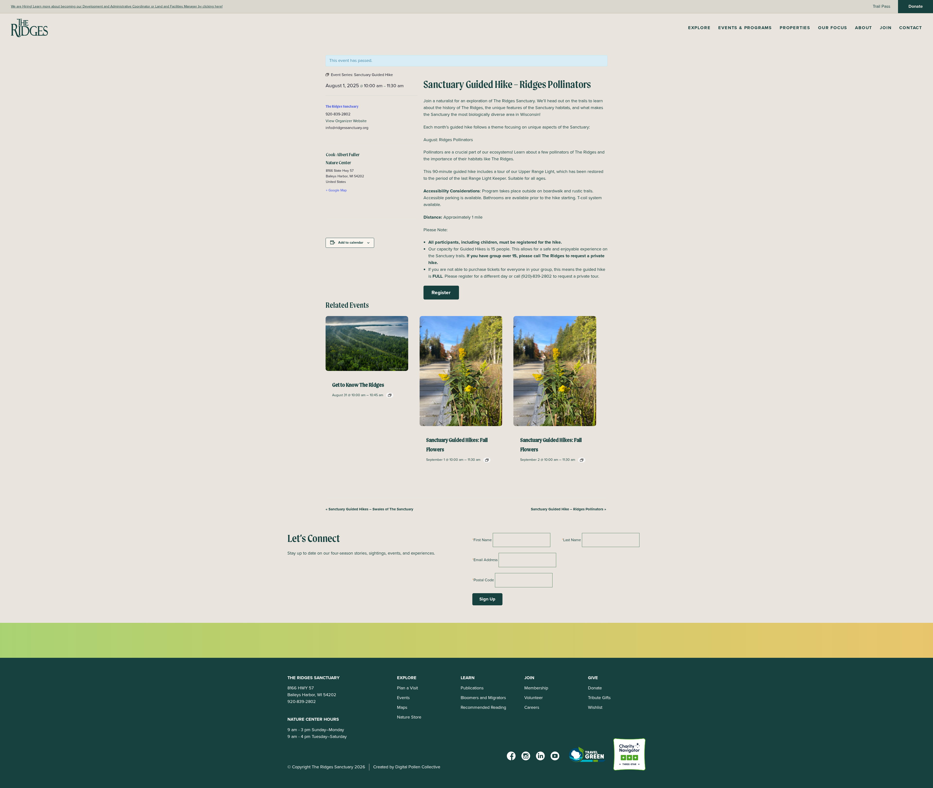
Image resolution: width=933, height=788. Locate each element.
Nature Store (409, 717)
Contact (910, 28)
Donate (915, 6)
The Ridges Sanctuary (342, 107)
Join (885, 28)
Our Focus (832, 28)
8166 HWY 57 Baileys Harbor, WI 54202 (311, 691)
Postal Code (484, 580)
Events (403, 697)
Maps (402, 707)
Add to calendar (350, 242)
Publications (472, 688)
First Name (483, 540)
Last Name (572, 540)
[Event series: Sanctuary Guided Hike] (487, 460)
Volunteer (533, 697)
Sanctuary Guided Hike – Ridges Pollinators (568, 509)
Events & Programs (745, 28)
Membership (536, 688)
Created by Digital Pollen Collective (406, 767)
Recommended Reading (483, 707)
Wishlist (595, 707)
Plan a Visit (407, 688)
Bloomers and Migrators (483, 697)
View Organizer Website (346, 121)
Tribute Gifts (599, 697)
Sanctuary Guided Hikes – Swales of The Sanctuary (369, 509)
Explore (699, 28)
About (863, 28)
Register (441, 292)
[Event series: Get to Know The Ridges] (389, 395)
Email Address (486, 560)
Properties (795, 28)
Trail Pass (881, 6)
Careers (531, 707)
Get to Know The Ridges (358, 385)
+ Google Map (336, 190)
